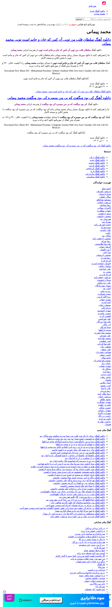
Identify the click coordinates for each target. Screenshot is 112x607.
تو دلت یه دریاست (96, 570)
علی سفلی (105, 349)
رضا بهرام (106, 241)
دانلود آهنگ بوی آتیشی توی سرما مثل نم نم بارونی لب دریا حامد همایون (71, 463)
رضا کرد (107, 371)
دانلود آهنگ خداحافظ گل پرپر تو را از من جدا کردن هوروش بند (75, 500)
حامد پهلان (106, 357)
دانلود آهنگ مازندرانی (95, 174)
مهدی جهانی (105, 299)
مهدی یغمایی (105, 366)
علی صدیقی (105, 335)
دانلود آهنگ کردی (97, 165)
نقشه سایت (99, 14)
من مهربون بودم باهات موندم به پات (88, 559)
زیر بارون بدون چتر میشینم (92, 545)
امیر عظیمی (105, 341)
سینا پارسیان (105, 194)
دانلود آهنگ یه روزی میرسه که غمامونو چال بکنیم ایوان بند (77, 461)
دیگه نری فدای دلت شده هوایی (90, 561)
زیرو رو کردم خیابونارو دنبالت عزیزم (87, 572)
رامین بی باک (104, 416)
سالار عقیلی (105, 197)
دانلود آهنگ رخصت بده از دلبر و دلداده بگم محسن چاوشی (77, 488)
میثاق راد (106, 369)
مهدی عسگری (104, 402)
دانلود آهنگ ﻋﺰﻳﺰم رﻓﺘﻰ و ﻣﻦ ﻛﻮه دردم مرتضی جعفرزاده (77, 516)
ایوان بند (107, 288)
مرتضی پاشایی (104, 202)
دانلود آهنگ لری (97, 171)
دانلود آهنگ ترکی (97, 157)
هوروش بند (105, 219)
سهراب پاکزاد (104, 413)
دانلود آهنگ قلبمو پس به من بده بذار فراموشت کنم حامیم (77, 452)
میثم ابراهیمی (104, 213)
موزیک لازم (99, 547)
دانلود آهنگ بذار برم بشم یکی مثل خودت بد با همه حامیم (78, 450)
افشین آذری (105, 316)
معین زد (107, 272)
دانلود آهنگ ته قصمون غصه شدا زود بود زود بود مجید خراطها (76, 439)
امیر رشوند (105, 385)
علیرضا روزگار (104, 321)
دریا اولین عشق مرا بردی (93, 531)
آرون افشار (105, 249)
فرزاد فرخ (106, 260)
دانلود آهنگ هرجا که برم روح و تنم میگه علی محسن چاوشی (76, 480)
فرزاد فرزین (105, 274)
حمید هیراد (106, 227)
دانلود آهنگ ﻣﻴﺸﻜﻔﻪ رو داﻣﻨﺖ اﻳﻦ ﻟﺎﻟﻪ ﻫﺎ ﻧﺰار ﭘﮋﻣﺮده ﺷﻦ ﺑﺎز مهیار (74, 513)
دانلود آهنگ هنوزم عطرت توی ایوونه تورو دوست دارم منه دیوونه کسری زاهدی (67, 466)
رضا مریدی (105, 391)
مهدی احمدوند (104, 310)
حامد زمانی (105, 377)
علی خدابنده (105, 269)
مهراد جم (106, 222)
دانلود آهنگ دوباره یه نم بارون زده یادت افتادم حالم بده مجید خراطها (72, 447)
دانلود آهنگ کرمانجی (95, 168)
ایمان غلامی (105, 382)
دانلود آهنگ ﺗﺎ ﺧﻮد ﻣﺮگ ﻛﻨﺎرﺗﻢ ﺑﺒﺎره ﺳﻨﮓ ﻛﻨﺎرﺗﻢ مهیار (80, 511)
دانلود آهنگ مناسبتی (95, 176)
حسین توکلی (105, 407)
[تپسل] (4, 592)
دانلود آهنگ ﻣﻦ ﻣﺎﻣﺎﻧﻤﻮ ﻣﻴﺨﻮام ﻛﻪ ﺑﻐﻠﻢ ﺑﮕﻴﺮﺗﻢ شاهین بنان (77, 502)
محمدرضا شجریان (102, 360)
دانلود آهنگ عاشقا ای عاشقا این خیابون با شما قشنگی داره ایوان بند (73, 455)
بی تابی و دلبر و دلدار (95, 528)
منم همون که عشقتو (95, 589)
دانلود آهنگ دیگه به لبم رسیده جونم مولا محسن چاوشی (78, 477)
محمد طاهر (105, 399)
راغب (108, 233)
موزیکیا (101, 567)
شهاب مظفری (104, 210)
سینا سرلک (105, 327)
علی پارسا (106, 388)
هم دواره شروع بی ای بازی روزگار (88, 542)
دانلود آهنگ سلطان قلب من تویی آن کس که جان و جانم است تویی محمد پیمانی (73, 91)
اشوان (108, 380)
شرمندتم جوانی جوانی (94, 581)
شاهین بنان (105, 346)
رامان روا (106, 363)
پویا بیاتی (107, 252)
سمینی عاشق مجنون (95, 578)
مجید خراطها (105, 330)
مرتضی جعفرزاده (102, 277)
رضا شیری (105, 258)
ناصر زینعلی (105, 355)
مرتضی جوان (104, 396)
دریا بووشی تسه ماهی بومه (92, 575)
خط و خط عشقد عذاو (94, 550)
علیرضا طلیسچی (102, 244)
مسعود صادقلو (104, 199)
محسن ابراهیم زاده (102, 238)
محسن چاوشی (104, 216)
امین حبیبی (105, 374)
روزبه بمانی (105, 291)
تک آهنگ (101, 564)
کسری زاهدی (104, 405)
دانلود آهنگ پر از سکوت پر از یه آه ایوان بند (85, 458)
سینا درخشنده (104, 280)
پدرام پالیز (106, 308)
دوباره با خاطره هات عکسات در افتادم (86, 536)
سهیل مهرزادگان (103, 285)
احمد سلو (106, 188)
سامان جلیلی (104, 266)
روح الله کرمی (104, 296)
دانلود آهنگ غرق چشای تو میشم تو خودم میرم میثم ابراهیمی (76, 475)
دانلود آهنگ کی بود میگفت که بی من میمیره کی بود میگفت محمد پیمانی (59, 98)
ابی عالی (106, 324)
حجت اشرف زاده (102, 224)
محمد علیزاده (104, 338)
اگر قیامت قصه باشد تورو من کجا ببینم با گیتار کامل (80, 556)
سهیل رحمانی (104, 410)
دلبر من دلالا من (97, 583)
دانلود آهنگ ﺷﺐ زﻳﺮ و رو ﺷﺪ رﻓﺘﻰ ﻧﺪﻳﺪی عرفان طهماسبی (77, 494)
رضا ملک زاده (104, 394)
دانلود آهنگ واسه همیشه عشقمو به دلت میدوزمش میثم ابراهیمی (74, 472)
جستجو (79, 19)
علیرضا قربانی (104, 344)
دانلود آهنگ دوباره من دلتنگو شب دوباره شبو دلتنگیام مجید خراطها (73, 441)
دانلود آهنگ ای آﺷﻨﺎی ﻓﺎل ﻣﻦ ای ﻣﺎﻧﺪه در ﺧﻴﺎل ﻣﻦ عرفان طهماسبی (72, 491)
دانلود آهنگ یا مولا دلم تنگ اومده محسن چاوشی (82, 486)
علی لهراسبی (104, 319)
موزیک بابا (100, 586)
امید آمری (106, 302)
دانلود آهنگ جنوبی (96, 163)
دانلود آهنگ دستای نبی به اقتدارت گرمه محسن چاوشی (79, 483)
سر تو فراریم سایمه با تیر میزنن (90, 534)
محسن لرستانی (103, 255)
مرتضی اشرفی (103, 191)
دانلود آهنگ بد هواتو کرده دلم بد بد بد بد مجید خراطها (80, 444)
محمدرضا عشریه (102, 333)
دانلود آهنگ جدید (97, 11)
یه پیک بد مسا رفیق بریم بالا (92, 539)
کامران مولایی (104, 208)
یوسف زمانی (104, 305)
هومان (108, 424)
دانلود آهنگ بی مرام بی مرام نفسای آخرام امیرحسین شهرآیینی (75, 505)
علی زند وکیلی (104, 283)
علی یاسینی (105, 230)
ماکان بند (106, 235)
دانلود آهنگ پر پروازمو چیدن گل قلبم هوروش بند (82, 497)
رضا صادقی (105, 205)
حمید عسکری (104, 294)
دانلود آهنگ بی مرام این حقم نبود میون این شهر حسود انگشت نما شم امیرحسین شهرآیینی (62, 508)
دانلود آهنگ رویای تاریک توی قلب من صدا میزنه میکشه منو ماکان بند (72, 436)
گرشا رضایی (105, 247)
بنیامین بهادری (104, 421)
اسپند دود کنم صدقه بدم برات (91, 553)
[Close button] (107, 592)
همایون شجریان (103, 352)
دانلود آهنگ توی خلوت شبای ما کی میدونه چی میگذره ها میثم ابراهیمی (71, 469)
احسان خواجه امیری (101, 263)
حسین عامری (104, 313)
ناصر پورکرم (105, 419)
